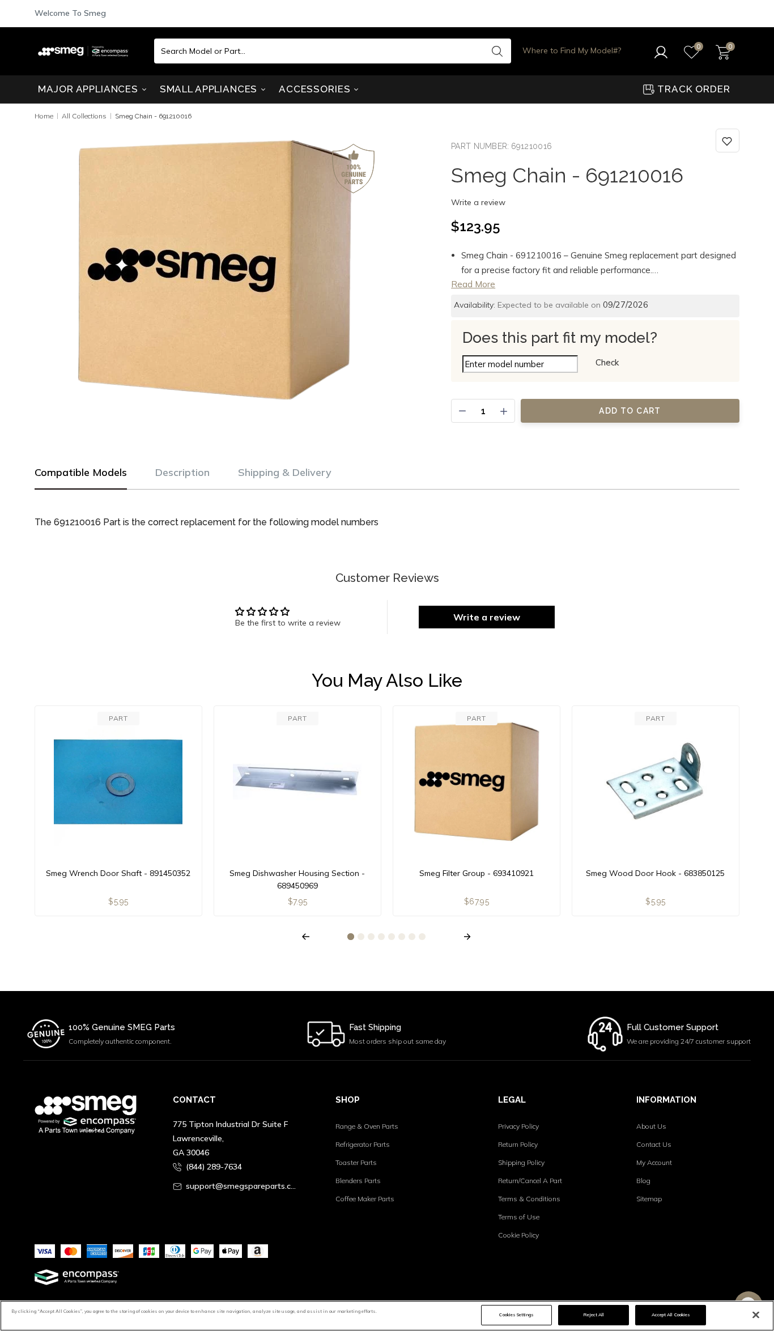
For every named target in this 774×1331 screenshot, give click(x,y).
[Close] (755, 1315)
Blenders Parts (358, 1180)
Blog (643, 1180)
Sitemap (649, 1198)
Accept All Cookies (671, 1314)
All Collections (84, 116)
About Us (651, 1126)
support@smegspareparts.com (243, 1186)
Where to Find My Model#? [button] (571, 50)
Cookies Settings (516, 1314)
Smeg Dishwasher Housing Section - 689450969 (297, 879)
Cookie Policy (518, 1235)
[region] (387, 1315)
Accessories (316, 89)
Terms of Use (518, 1217)
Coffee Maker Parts (364, 1198)
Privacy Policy (518, 1126)
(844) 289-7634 (214, 1167)
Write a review (478, 202)
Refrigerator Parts (362, 1144)
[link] (727, 140)
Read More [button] (473, 284)
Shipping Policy (521, 1162)
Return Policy (518, 1144)
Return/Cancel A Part (530, 1180)
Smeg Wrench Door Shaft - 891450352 (118, 873)
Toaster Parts (356, 1162)
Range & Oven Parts (366, 1126)
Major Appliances (89, 89)
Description (182, 472)
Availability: (474, 305)
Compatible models (81, 472)
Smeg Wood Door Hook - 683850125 (655, 873)
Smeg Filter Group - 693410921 (476, 873)
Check (607, 362)
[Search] (497, 51)
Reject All (593, 1314)
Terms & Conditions (529, 1198)
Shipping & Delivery (284, 472)
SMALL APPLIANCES (210, 89)
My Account (654, 1162)
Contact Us (653, 1144)
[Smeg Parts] (86, 51)
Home (44, 116)
